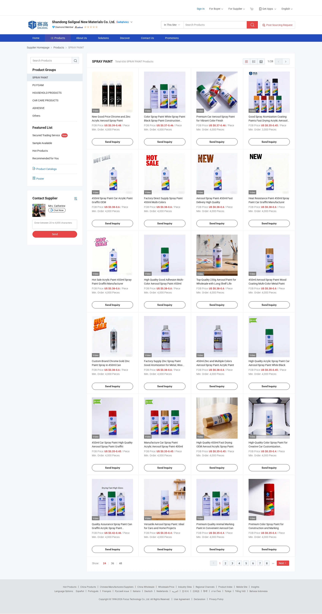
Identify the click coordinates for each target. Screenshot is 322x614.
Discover (125, 38)
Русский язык (122, 591)
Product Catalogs (46, 169)
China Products (88, 586)
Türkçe (228, 591)
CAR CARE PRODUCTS (45, 100)
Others (36, 115)
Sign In (201, 8)
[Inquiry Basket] (252, 8)
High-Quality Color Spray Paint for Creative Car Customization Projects (268, 446)
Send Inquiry (112, 141)
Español (80, 591)
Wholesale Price (166, 586)
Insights (255, 586)
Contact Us (147, 38)
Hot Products (69, 586)
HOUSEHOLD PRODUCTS (46, 92)
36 (112, 563)
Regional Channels (205, 586)
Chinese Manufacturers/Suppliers (116, 586)
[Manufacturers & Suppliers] (51, 7)
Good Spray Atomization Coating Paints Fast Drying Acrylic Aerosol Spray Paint (268, 120)
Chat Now (58, 210)
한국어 (185, 591)
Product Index (225, 586)
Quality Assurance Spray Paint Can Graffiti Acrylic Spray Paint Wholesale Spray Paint (112, 528)
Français (106, 591)
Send (55, 234)
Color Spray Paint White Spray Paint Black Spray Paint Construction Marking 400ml (164, 120)
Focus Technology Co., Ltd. (136, 599)
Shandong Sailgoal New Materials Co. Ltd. (83, 22)
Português (93, 591)
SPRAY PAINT (40, 77)
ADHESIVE (38, 108)
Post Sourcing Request (279, 25)
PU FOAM (38, 85)
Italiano (137, 591)
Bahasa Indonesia (259, 591)
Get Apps (268, 8)
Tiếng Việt (240, 591)
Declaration (199, 599)
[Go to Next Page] (285, 61)
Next (281, 563)
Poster (40, 178)
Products (59, 38)
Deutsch (148, 591)
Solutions (103, 38)
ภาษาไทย (216, 591)
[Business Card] (75, 198)
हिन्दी (205, 591)
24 (104, 563)
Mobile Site (241, 586)
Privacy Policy (216, 599)
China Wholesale (145, 586)
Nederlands (162, 591)
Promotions (172, 38)
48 (120, 563)
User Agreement (182, 599)
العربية (175, 591)
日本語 (196, 591)
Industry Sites (185, 586)
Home (35, 38)
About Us (81, 38)
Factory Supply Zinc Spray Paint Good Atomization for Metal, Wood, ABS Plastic (164, 365)
